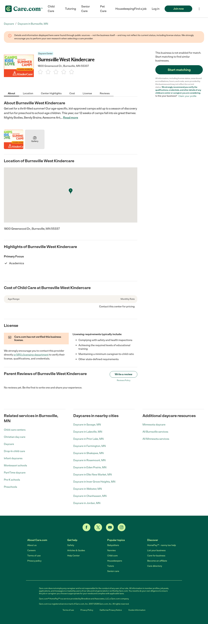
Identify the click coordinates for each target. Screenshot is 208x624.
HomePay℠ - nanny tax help (161, 545)
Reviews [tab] (105, 93)
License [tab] (87, 93)
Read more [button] (70, 117)
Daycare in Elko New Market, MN (92, 474)
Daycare (9, 444)
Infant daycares (13, 458)
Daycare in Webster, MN (87, 488)
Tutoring (70, 9)
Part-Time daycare (15, 472)
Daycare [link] (9, 23)
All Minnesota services (156, 438)
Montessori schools (15, 465)
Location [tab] (28, 93)
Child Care (51, 9)
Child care (112, 555)
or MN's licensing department (31, 354)
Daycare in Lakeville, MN (87, 431)
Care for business (156, 555)
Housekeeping (124, 9)
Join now (178, 8)
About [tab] (11, 93)
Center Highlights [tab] (51, 93)
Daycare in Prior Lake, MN (88, 438)
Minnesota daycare (154, 424)
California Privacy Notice (111, 610)
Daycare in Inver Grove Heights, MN (94, 481)
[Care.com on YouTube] (110, 527)
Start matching (179, 70)
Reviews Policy (123, 380)
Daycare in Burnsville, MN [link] (33, 23)
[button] (155, 9)
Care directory (154, 566)
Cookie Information (136, 610)
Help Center (73, 555)
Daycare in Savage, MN (87, 424)
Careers (31, 550)
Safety (70, 545)
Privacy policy (34, 560)
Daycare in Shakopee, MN (88, 453)
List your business (156, 550)
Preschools (10, 486)
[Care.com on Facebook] (86, 527)
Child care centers (15, 429)
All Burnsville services (155, 431)
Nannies (111, 550)
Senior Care (85, 9)
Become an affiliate (157, 560)
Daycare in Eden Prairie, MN (89, 467)
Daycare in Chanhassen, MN (90, 495)
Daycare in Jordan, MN (86, 503)
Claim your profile (187, 96)
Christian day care (14, 436)
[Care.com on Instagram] (121, 527)
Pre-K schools (12, 479)
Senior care (113, 571)
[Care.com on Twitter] (98, 527)
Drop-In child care (14, 451)
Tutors (110, 566)
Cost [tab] (72, 93)
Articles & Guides (76, 550)
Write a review (123, 374)
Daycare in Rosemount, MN (89, 460)
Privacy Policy (86, 610)
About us (32, 545)
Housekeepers (114, 560)
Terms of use (34, 555)
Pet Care (103, 9)
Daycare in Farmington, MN (89, 446)
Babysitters (113, 545)
